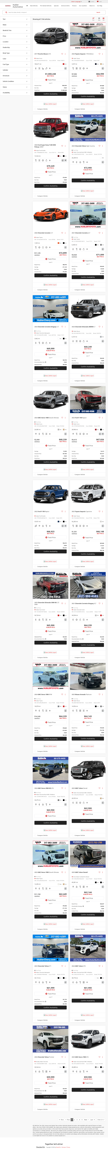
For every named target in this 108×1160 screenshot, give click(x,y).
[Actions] (65, 53)
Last (92, 1120)
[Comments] (65, 68)
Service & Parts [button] (65, 6)
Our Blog (99, 6)
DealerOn (58, 1147)
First (62, 1120)
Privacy (68, 1147)
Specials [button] (56, 6)
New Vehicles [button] (34, 6)
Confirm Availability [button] (50, 94)
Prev (68, 1120)
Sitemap (64, 1147)
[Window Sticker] (65, 160)
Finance (74, 6)
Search (98, 12)
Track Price (52, 80)
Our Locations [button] (83, 6)
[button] (66, 36)
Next (86, 1120)
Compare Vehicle (42, 109)
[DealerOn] (40, 1147)
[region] (50, 88)
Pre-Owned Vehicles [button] (45, 6)
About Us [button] (92, 6)
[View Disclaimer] (49, 68)
